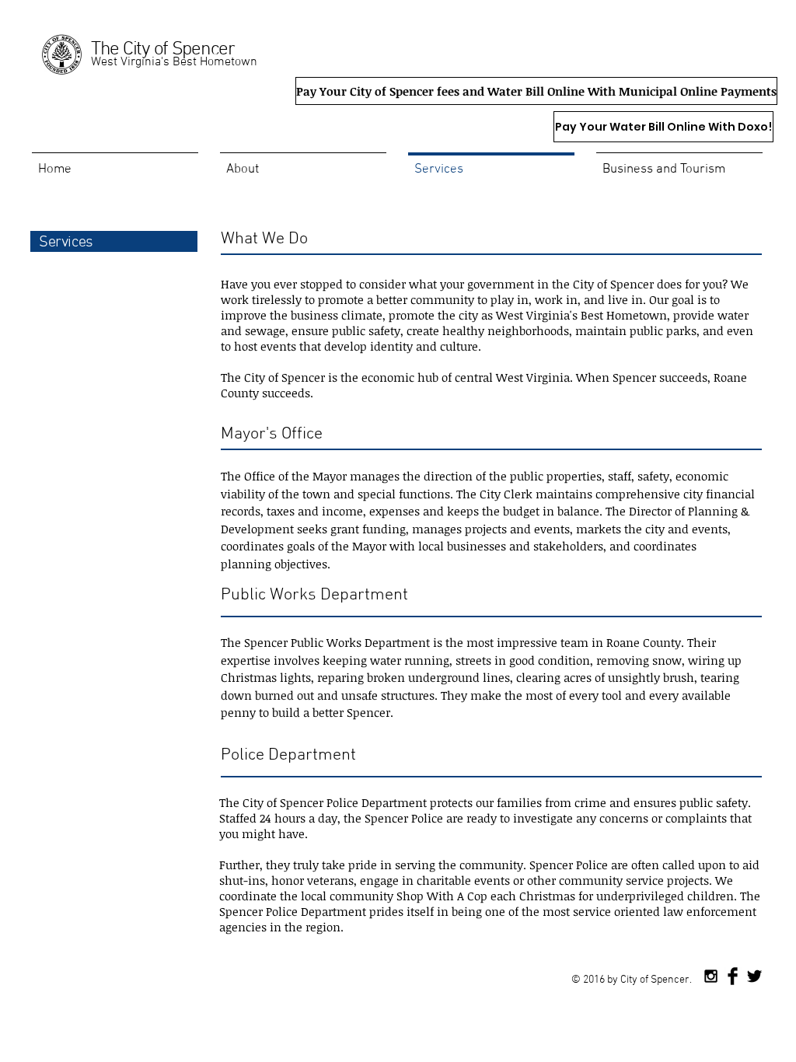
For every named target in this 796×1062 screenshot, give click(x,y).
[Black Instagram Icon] (711, 976)
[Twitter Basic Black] (754, 976)
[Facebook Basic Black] (733, 976)
